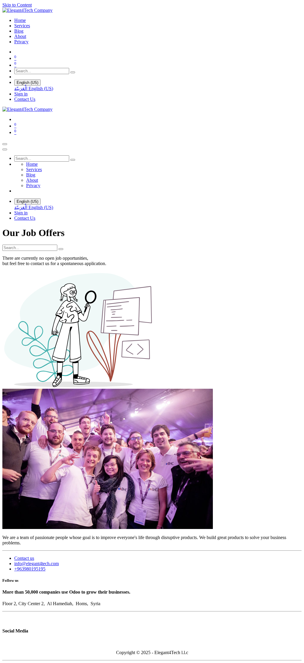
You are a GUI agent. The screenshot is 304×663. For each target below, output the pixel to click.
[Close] (4, 149)
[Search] (72, 72)
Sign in (21, 93)
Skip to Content (17, 4)
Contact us (24, 558)
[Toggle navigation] (4, 144)
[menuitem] (20, 20)
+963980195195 (29, 568)
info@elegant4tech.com (36, 563)
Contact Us (24, 99)
